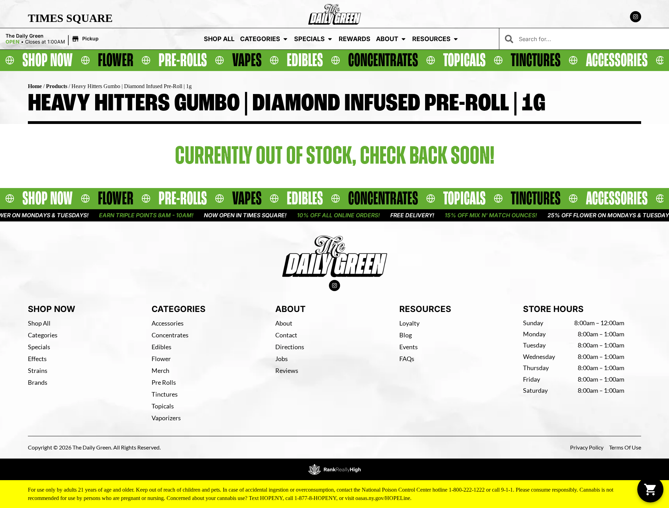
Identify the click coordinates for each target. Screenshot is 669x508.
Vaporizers (166, 418)
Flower (161, 358)
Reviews (286, 370)
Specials (309, 38)
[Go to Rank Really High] (334, 469)
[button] (53, 39)
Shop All (219, 38)
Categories (260, 38)
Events (408, 347)
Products (56, 86)
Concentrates (170, 335)
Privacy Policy (586, 447)
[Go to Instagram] (635, 16)
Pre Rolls (164, 382)
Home (35, 86)
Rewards (354, 38)
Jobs (281, 358)
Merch (160, 370)
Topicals (163, 406)
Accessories (168, 323)
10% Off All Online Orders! (319, 215)
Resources (431, 38)
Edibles (161, 347)
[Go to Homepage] (334, 256)
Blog (405, 335)
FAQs (406, 358)
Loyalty (409, 323)
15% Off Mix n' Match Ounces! (471, 215)
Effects (37, 358)
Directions (289, 347)
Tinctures (165, 394)
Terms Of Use (625, 447)
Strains (37, 370)
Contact (286, 335)
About (387, 38)
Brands (37, 382)
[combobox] (591, 38)
